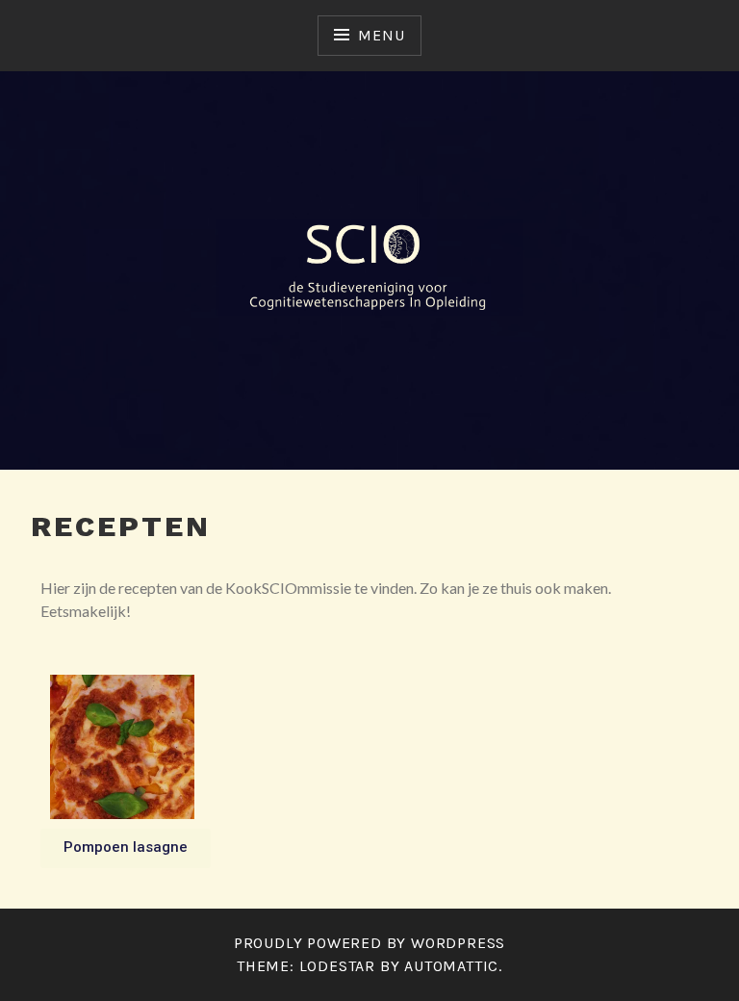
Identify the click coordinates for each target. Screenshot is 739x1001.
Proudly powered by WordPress (369, 943)
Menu (381, 35)
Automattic (451, 966)
